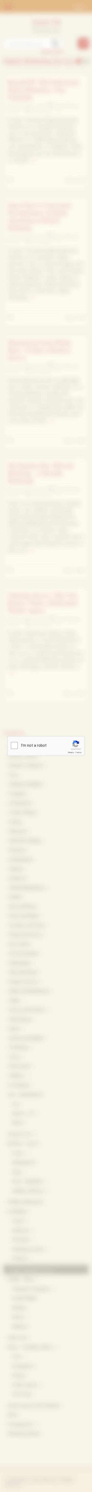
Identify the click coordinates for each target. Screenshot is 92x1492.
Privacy (71, 752)
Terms (78, 752)
